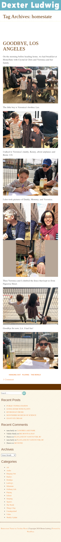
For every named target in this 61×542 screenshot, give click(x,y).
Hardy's (9, 476)
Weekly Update (12, 517)
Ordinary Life (11, 489)
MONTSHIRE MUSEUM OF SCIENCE (21, 415)
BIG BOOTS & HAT (26, 433)
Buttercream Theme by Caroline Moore (14, 528)
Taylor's (9, 501)
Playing (25, 375)
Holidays (10, 480)
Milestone (10, 486)
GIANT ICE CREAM (14, 418)
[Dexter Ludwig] (30, 9)
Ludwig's (10, 483)
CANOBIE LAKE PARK (26, 430)
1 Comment (8, 379)
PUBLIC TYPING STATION (17, 405)
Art (8, 467)
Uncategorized (12, 511)
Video (9, 514)
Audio (9, 470)
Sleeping (10, 498)
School (9, 495)
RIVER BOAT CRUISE (15, 412)
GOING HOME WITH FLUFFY (18, 409)
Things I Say (11, 508)
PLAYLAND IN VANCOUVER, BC (27, 436)
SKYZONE (18, 443)
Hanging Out (15, 375)
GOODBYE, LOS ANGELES (20, 46)
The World (36, 375)
